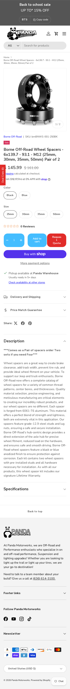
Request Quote (56, 240)
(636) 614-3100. (44, 579)
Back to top (35, 511)
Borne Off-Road (13, 136)
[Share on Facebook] (22, 323)
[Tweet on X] (15, 323)
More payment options (35, 263)
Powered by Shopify (40, 680)
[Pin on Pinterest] (30, 323)
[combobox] (35, 46)
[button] (56, 34)
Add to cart (37, 240)
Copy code (42, 19)
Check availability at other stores (27, 282)
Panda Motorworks (20, 680)
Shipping (8, 173)
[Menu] (64, 34)
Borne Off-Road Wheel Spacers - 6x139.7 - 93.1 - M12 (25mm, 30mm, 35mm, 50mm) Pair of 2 (34, 62)
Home (6, 57)
